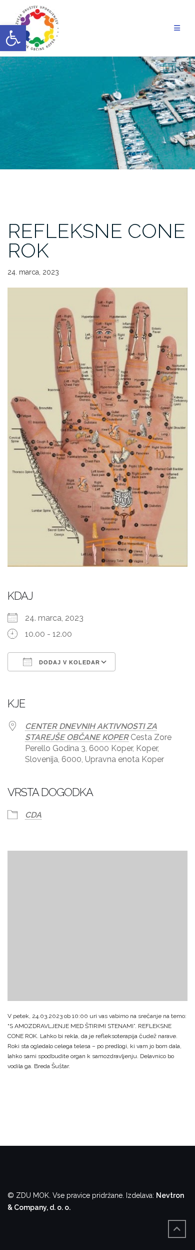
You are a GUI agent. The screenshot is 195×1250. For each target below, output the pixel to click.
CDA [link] (33, 815)
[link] (13, 38)
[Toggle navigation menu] (177, 28)
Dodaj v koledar (68, 662)
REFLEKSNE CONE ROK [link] (97, 240)
